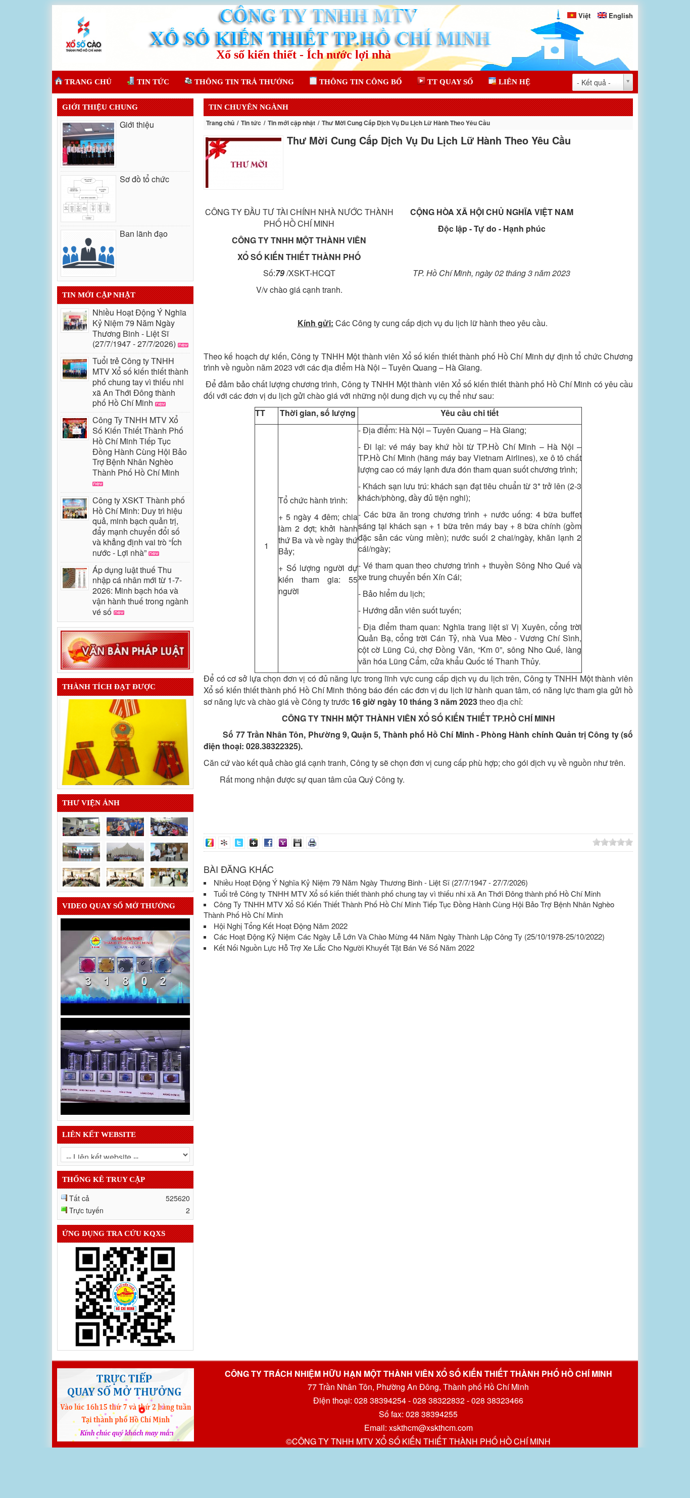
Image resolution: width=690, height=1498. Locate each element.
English (621, 15)
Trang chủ (220, 122)
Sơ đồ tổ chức (144, 179)
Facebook (268, 843)
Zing (210, 843)
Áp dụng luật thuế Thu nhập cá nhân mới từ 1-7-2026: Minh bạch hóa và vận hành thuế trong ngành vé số (140, 590)
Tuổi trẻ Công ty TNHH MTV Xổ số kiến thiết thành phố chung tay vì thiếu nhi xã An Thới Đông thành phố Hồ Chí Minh (140, 381)
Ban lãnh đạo (144, 233)
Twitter (239, 843)
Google (254, 843)
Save (297, 843)
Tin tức (251, 122)
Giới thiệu (137, 124)
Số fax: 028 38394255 (418, 1414)
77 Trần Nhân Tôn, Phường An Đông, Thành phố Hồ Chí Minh (418, 1386)
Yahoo (283, 843)
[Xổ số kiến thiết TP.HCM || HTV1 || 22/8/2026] (125, 1065)
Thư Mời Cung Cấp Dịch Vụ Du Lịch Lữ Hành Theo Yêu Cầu (429, 140)
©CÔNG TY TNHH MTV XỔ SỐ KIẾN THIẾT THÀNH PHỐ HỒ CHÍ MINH (418, 1441)
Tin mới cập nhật (291, 122)
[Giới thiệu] (88, 144)
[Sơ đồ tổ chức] (88, 198)
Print (312, 843)
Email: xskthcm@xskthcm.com (418, 1427)
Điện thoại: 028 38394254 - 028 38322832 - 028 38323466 (418, 1400)
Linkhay (224, 843)
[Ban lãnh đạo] (88, 253)
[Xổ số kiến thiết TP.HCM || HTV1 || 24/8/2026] (125, 965)
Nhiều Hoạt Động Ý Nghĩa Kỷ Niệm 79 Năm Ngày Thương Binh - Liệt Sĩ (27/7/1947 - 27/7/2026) (139, 327)
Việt (584, 15)
